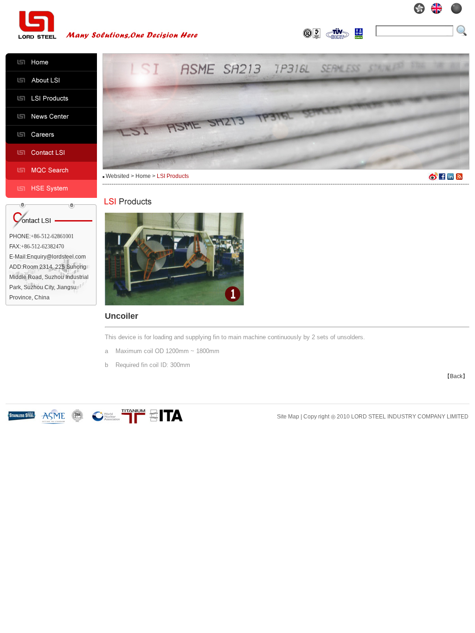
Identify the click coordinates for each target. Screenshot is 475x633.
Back (456, 376)
